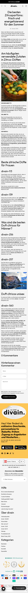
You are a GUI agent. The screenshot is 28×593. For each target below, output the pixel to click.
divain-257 (7, 259)
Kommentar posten (9, 397)
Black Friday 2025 (5, 536)
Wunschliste (4, 521)
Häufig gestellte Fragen (7, 499)
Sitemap (3, 531)
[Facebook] (2, 453)
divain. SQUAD (5, 519)
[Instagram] (5, 453)
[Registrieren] (24, 479)
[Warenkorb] (26, 6)
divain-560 (7, 305)
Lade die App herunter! (7, 509)
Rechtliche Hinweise (6, 494)
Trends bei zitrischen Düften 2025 (12, 348)
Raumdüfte (4, 551)
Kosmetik (3, 548)
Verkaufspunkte (5, 516)
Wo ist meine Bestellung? (7, 491)
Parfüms (3, 546)
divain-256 (7, 234)
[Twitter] (13, 453)
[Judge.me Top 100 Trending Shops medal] (22, 564)
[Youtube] (8, 453)
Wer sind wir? (4, 524)
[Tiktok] (10, 453)
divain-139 (7, 194)
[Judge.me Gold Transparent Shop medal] (14, 564)
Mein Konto (4, 501)
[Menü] (2, 6)
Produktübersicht (5, 533)
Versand (3, 504)
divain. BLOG (4, 529)
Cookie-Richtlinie (5, 496)
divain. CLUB (4, 526)
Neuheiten (4, 543)
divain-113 (6, 171)
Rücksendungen (5, 506)
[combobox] (11, 461)
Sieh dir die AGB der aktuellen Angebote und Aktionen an (14, 466)
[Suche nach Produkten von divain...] (5, 6)
